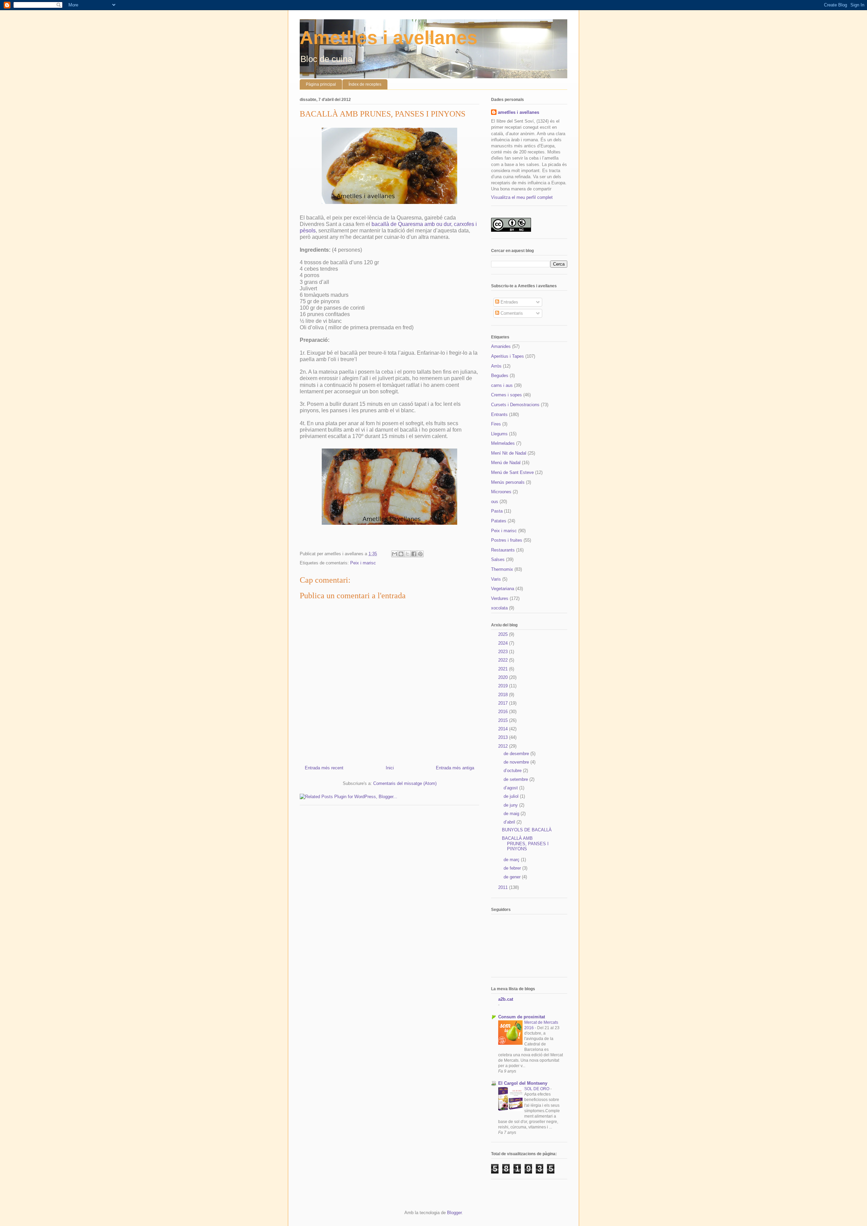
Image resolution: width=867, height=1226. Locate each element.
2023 (503, 651)
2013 (503, 737)
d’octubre (513, 770)
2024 (503, 643)
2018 (503, 694)
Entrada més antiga (455, 767)
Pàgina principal (321, 84)
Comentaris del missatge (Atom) (405, 783)
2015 (503, 720)
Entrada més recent (324, 767)
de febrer (513, 868)
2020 (503, 677)
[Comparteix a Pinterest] (420, 553)
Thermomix (502, 569)
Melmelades (503, 443)
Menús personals (508, 482)
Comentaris (511, 313)
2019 (503, 685)
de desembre (517, 753)
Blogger (454, 1212)
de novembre (517, 762)
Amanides (501, 346)
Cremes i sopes (506, 394)
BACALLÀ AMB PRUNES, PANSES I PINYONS (525, 843)
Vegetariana (502, 588)
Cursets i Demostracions (515, 404)
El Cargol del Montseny (522, 1083)
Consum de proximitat (521, 1016)
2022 (503, 660)
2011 (503, 887)
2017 (503, 703)
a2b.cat (505, 999)
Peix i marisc (363, 562)
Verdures (499, 598)
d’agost (511, 787)
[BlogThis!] (401, 553)
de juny (511, 805)
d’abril (510, 822)
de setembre (516, 779)
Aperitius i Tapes (507, 356)
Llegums (499, 433)
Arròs (496, 366)
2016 (503, 711)
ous (494, 501)
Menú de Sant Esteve (512, 472)
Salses (498, 559)
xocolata (499, 607)
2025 (503, 634)
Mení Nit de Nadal (508, 453)
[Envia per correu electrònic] (394, 553)
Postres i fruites (506, 540)
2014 (503, 728)
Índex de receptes (364, 84)
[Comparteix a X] (407, 553)
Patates (498, 520)
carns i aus (502, 385)
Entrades (508, 302)
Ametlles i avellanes (389, 37)
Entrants (499, 414)
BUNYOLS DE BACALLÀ (527, 829)
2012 (503, 746)
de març (512, 859)
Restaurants (503, 550)
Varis (496, 579)
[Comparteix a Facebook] (413, 553)
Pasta (497, 511)
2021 (503, 668)
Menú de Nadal (506, 462)
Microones (501, 491)
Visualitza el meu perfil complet (522, 197)
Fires (496, 424)
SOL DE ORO (537, 1088)
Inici (390, 767)
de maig (512, 813)
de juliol (512, 796)
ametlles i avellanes (518, 112)
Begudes (499, 375)
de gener (513, 876)
